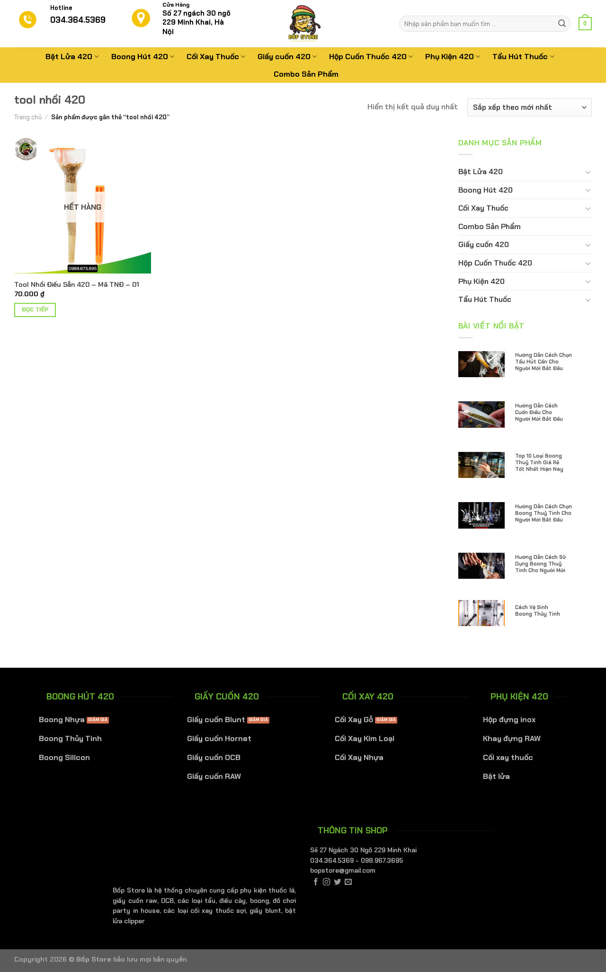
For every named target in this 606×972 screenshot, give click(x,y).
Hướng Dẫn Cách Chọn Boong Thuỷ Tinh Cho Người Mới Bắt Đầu (543, 513)
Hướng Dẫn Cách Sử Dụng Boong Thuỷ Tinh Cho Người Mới (540, 564)
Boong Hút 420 (139, 57)
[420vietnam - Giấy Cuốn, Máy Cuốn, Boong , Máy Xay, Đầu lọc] (303, 23)
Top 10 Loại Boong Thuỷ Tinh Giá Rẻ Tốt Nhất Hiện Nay (539, 462)
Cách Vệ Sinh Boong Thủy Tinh (537, 610)
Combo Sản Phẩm (306, 74)
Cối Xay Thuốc (213, 57)
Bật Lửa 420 (68, 57)
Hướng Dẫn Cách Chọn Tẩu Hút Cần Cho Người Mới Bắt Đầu (543, 361)
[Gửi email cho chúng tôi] (348, 882)
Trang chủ (28, 117)
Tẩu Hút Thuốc (520, 57)
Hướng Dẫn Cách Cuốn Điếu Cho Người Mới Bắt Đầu (539, 412)
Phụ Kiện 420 (449, 57)
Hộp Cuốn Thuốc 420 (368, 57)
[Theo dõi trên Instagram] (326, 882)
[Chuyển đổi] (588, 171)
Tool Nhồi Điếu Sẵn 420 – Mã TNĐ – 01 (76, 284)
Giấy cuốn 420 (284, 57)
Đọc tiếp (35, 309)
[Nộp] (562, 24)
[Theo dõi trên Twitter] (337, 882)
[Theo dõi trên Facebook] (315, 882)
